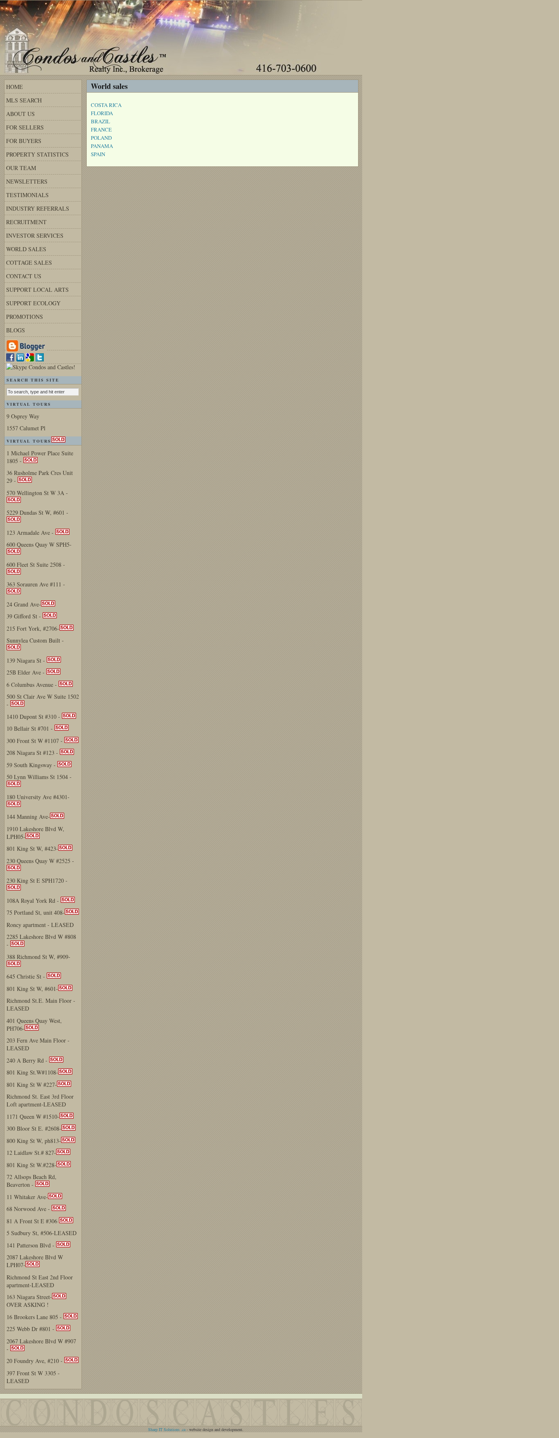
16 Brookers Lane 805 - (35, 1317)
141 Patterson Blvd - (31, 1245)
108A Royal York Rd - (34, 900)
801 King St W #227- (32, 1084)
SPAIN (98, 154)
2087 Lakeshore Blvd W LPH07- (35, 1261)
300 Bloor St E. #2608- (34, 1128)
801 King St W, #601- (32, 989)
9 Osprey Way (23, 416)
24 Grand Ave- (24, 604)
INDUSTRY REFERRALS (37, 208)
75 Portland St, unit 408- (36, 912)
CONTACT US (23, 276)
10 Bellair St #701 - (30, 728)
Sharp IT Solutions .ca (166, 1429)
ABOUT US (20, 114)
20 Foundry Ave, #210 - (35, 1361)
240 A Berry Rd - (28, 1060)
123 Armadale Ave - (31, 532)
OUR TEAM (21, 168)
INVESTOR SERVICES (34, 235)
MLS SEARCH (24, 100)
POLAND (101, 137)
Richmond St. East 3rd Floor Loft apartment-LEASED (40, 1100)
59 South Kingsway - (32, 765)
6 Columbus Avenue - (33, 684)
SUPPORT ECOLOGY (33, 303)
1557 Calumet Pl (26, 428)
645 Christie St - (27, 976)
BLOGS (15, 330)
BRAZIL (100, 121)
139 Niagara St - (27, 660)
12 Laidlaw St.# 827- (31, 1152)
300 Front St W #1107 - (35, 741)
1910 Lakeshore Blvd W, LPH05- (35, 833)
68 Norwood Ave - (29, 1209)
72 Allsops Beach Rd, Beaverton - (31, 1180)
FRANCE (101, 129)
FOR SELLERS (25, 127)
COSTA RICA (106, 105)
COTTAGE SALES (29, 262)
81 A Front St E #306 (33, 1221)
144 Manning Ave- (28, 816)
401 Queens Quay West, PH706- (34, 1024)
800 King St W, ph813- (34, 1141)
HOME (14, 87)
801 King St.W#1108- (32, 1072)
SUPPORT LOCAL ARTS (37, 289)
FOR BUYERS (23, 141)
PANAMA (102, 146)
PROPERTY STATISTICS (37, 154)
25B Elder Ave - (26, 672)
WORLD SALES (26, 249)
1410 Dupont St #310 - (34, 716)
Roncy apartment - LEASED (40, 925)
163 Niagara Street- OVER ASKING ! (29, 1301)
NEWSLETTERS (26, 181)
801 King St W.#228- (31, 1165)
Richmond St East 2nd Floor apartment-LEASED (40, 1281)
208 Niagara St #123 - (33, 752)
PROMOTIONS (24, 316)
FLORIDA (102, 113)
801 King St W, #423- (32, 848)
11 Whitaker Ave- (27, 1197)
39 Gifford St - (25, 616)
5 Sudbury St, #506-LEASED (42, 1233)
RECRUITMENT (26, 222)
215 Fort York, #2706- (33, 628)
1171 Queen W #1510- (33, 1116)
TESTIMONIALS (27, 195)
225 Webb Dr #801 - (31, 1329)
